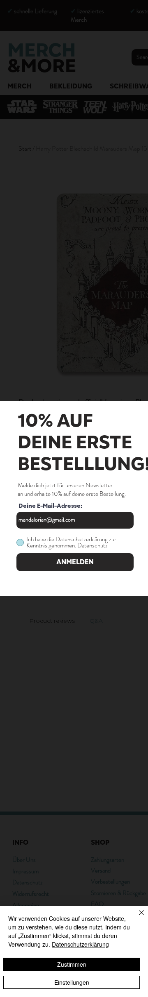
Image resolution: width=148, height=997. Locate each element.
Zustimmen (71, 964)
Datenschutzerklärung (80, 944)
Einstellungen (71, 982)
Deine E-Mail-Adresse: (50, 506)
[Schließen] (136, 917)
